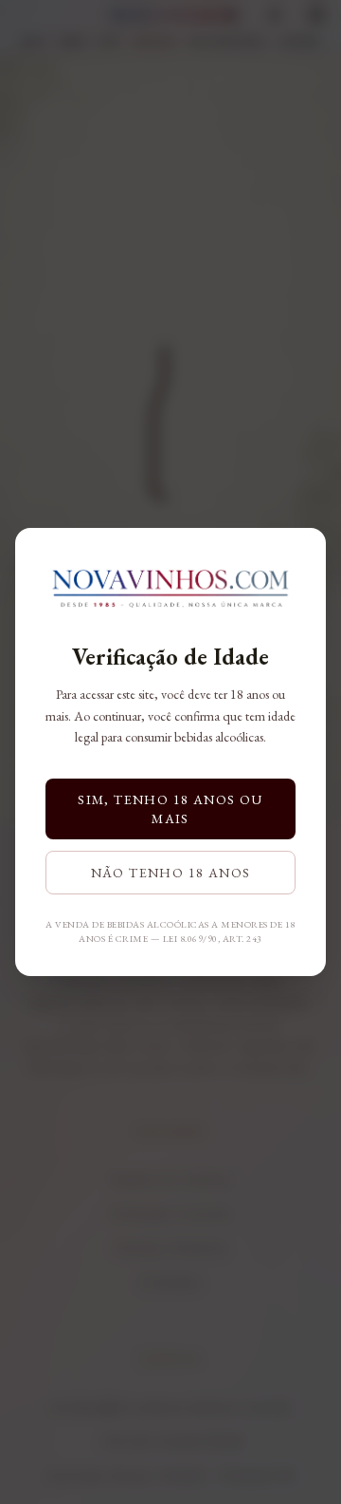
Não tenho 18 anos (171, 872)
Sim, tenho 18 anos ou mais (170, 809)
